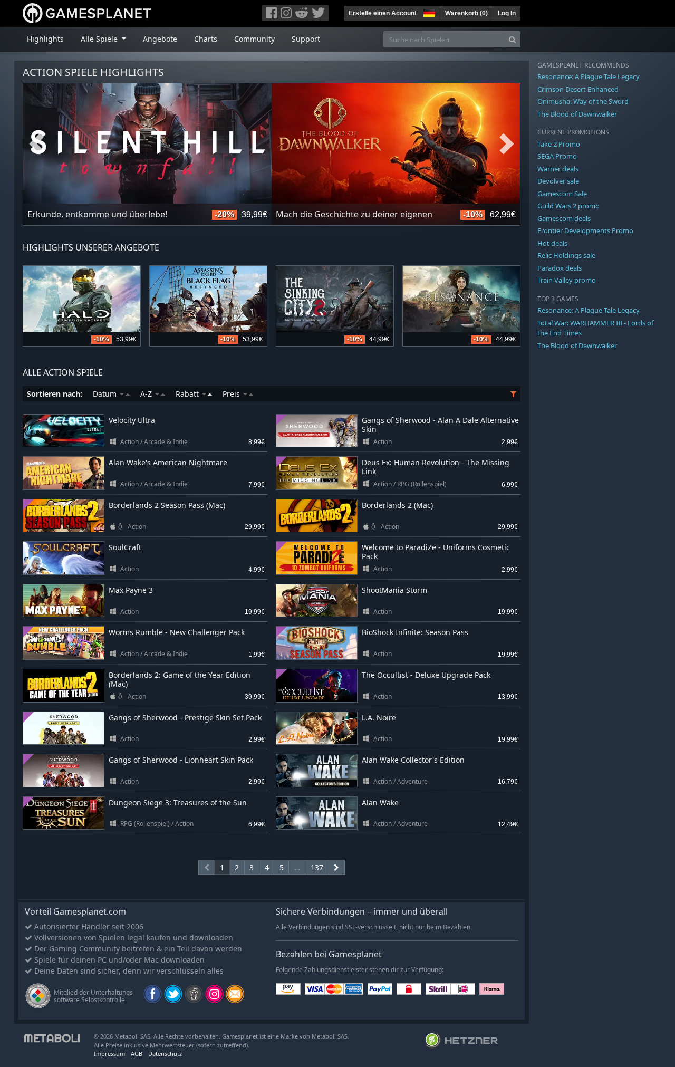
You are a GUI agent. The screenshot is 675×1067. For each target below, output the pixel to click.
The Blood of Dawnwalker (577, 114)
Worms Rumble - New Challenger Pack (177, 632)
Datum (106, 394)
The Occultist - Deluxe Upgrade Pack (426, 675)
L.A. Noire (379, 718)
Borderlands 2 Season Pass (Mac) (167, 505)
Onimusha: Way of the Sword (583, 101)
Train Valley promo (566, 280)
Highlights (45, 39)
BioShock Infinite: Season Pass (415, 632)
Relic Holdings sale (566, 255)
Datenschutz (165, 1054)
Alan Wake (380, 802)
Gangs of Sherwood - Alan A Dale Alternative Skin (440, 424)
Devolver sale (558, 181)
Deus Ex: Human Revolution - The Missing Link (435, 466)
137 (317, 867)
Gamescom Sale (562, 193)
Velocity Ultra (132, 420)
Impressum (109, 1054)
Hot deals (552, 243)
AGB (136, 1054)
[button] (428, 11)
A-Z (147, 394)
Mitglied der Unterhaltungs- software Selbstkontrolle (94, 996)
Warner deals (557, 169)
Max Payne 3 (131, 590)
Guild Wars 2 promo (568, 205)
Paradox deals (559, 268)
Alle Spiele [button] (100, 39)
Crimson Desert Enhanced (578, 89)
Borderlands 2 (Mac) (397, 505)
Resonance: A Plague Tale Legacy (588, 76)
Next (506, 144)
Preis (232, 394)
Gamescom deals (564, 218)
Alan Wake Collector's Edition (413, 760)
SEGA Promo (557, 156)
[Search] (512, 39)
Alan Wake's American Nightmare (168, 462)
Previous (36, 144)
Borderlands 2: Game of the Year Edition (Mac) (179, 679)
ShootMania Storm (394, 590)
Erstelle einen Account (383, 13)
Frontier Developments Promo (585, 230)
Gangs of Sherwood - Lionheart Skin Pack (181, 760)
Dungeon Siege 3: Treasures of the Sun (178, 802)
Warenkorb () (466, 13)
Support (306, 39)
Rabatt (188, 394)
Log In (507, 13)
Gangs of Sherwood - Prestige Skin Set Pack (185, 718)
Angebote (160, 39)
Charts (205, 39)
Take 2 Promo (558, 144)
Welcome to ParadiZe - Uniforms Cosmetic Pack (436, 551)
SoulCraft (125, 547)
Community (254, 39)
